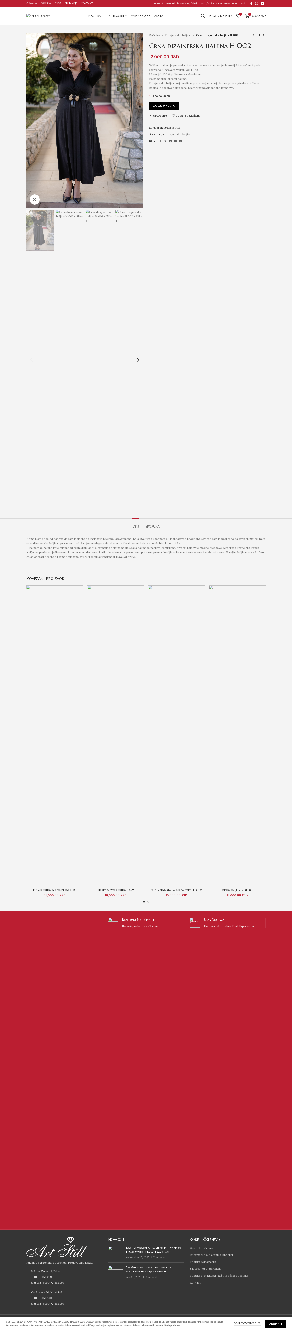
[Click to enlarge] (35, 199)
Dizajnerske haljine (178, 35)
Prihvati (275, 1323)
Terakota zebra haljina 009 (115, 890)
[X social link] (165, 141)
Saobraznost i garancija (205, 1268)
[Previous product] (253, 35)
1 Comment (158, 1257)
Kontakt (195, 1282)
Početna (154, 35)
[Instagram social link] (256, 3)
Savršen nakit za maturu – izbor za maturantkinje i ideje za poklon (148, 1269)
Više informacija (247, 1323)
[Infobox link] (146, 1068)
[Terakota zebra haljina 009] (115, 735)
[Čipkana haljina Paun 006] (237, 735)
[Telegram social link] (180, 141)
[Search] (203, 16)
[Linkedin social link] (175, 141)
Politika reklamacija (203, 1262)
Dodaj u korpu (164, 105)
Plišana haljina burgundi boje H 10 (55, 890)
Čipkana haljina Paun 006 (237, 890)
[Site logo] (38, 15)
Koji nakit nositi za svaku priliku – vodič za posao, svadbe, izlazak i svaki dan (153, 1250)
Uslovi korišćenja (201, 1248)
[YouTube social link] (262, 3)
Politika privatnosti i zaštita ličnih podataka (219, 1275)
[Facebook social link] (251, 3)
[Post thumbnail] (115, 1253)
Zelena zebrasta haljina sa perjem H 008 (176, 890)
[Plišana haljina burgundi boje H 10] (54, 735)
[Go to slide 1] (144, 902)
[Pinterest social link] (170, 141)
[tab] (135, 524)
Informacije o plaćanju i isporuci (211, 1255)
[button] (31, 360)
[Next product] (263, 35)
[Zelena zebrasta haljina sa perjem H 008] (176, 735)
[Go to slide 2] (148, 902)
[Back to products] (258, 35)
